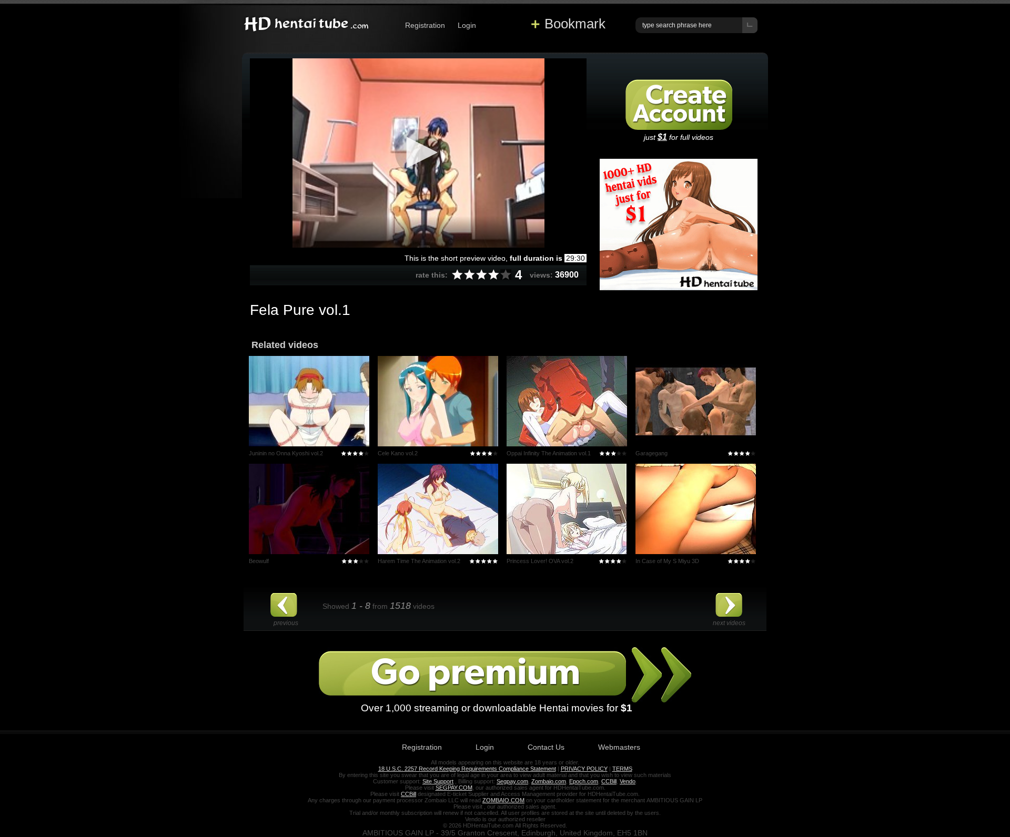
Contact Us (546, 747)
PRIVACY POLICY (584, 768)
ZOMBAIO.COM (503, 800)
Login (467, 25)
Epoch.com (583, 781)
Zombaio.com (548, 781)
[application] (418, 153)
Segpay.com (512, 781)
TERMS (622, 768)
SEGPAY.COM (454, 787)
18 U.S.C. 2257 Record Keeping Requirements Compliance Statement (467, 768)
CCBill (609, 781)
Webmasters (619, 747)
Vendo (627, 781)
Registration (425, 25)
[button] (418, 152)
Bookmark (574, 24)
